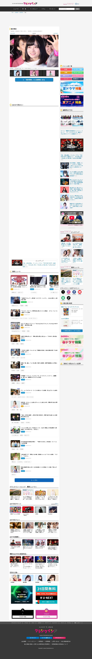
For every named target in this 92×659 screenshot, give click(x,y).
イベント (26, 622)
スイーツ (47, 622)
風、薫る (13, 370)
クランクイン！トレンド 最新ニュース (23, 487)
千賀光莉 (21, 305)
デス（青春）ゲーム (54, 292)
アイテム (69, 622)
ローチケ (32, 637)
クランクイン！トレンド (16, 622)
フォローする (22, 616)
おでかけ (39, 622)
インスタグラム (33, 292)
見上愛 (18, 370)
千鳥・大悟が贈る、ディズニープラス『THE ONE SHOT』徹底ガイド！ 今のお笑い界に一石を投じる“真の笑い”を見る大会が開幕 (39, 265)
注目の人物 (14, 572)
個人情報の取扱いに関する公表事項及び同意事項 (37, 644)
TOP (12, 12)
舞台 (21, 409)
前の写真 (13, 33)
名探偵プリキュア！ (15, 305)
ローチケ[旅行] (45, 637)
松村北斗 (22, 422)
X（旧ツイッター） (28, 461)
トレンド (66, 78)
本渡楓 (26, 305)
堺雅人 (17, 343)
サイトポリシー (32, 641)
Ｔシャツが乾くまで (15, 435)
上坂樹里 (22, 370)
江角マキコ (13, 474)
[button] (57, 73)
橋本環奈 (21, 12)
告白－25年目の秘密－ (15, 422)
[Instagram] (68, 292)
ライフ (62, 622)
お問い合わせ (55, 641)
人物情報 (16, 12)
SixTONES (28, 422)
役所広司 (22, 343)
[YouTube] (80, 292)
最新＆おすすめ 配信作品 (18, 554)
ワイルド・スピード (15, 318)
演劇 (17, 409)
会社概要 (23, 641)
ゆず (17, 449)
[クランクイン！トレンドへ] (68, 4)
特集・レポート (77, 622)
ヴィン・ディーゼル (23, 318)
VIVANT (13, 343)
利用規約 (41, 641)
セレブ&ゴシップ (77, 75)
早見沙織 (21, 449)
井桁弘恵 (13, 409)
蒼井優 (21, 435)
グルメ (33, 622)
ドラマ (17, 357)
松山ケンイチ (27, 435)
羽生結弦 (13, 449)
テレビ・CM (23, 357)
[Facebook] (74, 292)
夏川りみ (18, 383)
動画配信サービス (77, 78)
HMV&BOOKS (58, 637)
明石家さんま (14, 292)
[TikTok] (68, 298)
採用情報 (47, 641)
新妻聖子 (23, 383)
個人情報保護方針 (66, 641)
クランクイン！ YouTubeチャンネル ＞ (75, 225)
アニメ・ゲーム (78, 72)
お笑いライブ (20, 292)
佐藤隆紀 (13, 383)
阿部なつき (13, 461)
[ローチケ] (77, 4)
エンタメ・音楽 (78, 69)
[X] (63, 292)
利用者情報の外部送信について (60, 644)
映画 (66, 69)
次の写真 (55, 33)
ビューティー (54, 622)
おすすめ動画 (14, 537)
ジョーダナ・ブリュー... (33, 318)
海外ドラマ (66, 75)
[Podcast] (63, 298)
